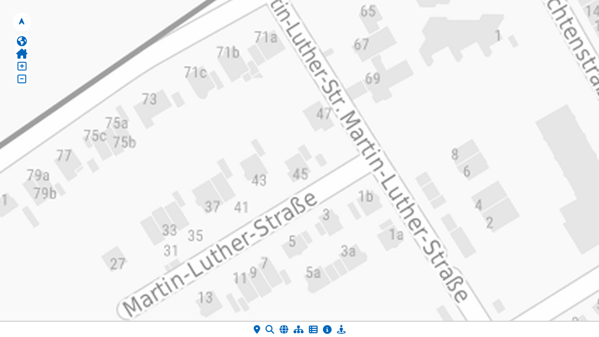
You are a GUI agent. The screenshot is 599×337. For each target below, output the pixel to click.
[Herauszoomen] (21, 79)
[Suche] (270, 329)
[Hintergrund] (284, 329)
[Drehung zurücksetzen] (22, 22)
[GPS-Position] (257, 329)
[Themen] (298, 329)
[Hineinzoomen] (21, 66)
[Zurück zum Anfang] (21, 53)
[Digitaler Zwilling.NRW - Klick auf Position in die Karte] (341, 329)
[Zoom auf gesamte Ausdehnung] (21, 41)
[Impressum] (327, 329)
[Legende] (313, 329)
